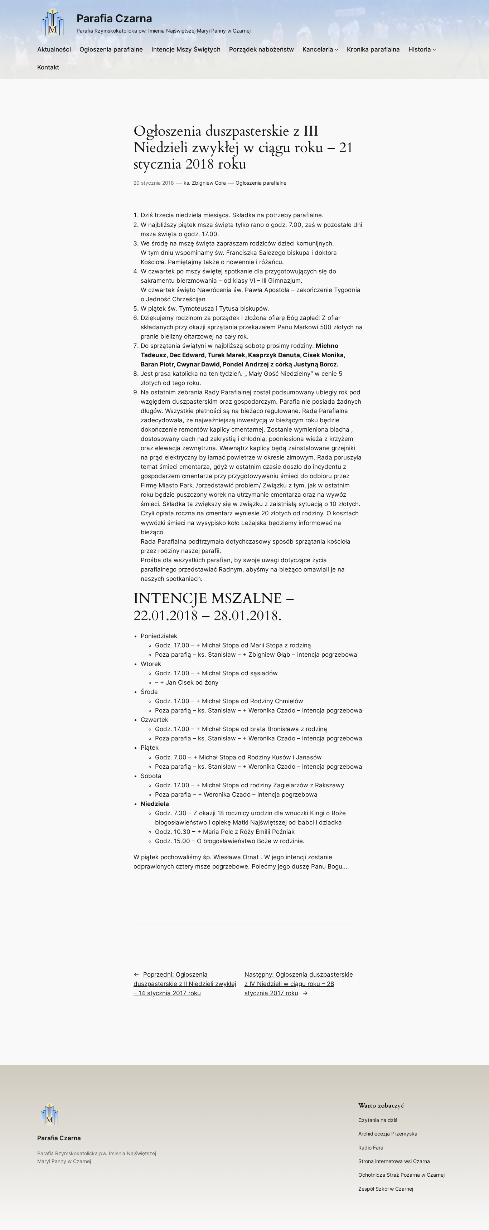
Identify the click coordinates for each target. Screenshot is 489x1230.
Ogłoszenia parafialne (261, 183)
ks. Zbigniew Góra (205, 183)
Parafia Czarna (114, 18)
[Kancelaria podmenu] (336, 49)
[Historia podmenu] (434, 49)
